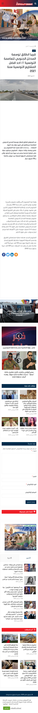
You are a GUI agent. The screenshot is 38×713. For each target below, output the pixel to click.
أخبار (27, 46)
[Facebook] (4, 254)
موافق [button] (6, 708)
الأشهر (28, 558)
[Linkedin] (12, 254)
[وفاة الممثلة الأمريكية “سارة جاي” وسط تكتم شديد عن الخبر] (30, 580)
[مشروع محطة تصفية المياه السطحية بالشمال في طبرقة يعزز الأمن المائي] (28, 638)
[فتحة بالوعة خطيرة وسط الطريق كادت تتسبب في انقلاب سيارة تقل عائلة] (10, 664)
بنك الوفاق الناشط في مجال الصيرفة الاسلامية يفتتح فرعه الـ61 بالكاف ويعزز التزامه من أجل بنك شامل (10, 649)
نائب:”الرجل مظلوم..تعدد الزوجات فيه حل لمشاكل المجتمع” (10, 430)
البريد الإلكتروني (31, 484)
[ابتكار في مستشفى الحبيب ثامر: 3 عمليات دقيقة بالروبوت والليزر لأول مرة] (10, 394)
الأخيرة (9, 558)
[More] (16, 254)
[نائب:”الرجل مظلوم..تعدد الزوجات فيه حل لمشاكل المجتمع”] (10, 421)
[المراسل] (24, 3)
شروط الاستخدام (17, 702)
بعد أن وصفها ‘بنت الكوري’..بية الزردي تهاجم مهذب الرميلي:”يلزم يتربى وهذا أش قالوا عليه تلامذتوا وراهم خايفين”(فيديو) (13, 592)
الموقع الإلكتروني (30, 492)
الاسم (34, 476)
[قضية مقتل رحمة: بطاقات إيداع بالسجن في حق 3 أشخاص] (28, 421)
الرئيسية (32, 46)
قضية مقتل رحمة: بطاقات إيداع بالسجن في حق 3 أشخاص (28, 430)
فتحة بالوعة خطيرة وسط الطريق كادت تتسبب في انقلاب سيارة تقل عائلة (10, 673)
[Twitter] (8, 254)
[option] (19, 311)
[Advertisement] (19, 122)
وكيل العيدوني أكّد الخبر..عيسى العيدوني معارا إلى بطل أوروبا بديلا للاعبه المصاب (12, 604)
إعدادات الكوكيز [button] (16, 708)
